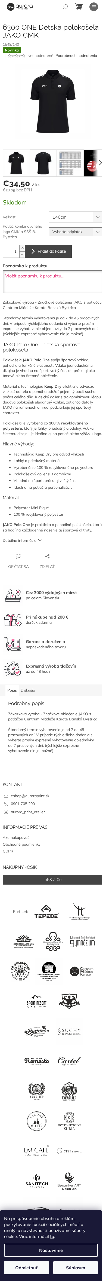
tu (52, 1236)
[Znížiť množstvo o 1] (22, 254)
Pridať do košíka (52, 251)
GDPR (8, 851)
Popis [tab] (12, 690)
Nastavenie (51, 1250)
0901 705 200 (23, 803)
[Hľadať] (65, 6)
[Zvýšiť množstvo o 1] (22, 248)
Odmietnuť (26, 1267)
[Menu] (93, 6)
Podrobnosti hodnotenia (76, 55)
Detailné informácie (19, 540)
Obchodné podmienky (21, 844)
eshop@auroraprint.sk (30, 795)
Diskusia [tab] (28, 690)
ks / (53, 880)
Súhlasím (75, 1267)
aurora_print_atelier (28, 811)
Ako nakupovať (16, 837)
